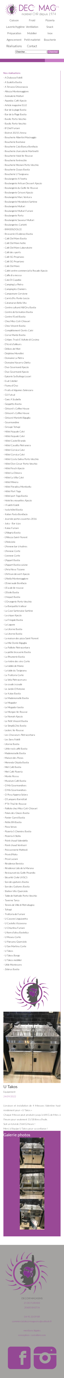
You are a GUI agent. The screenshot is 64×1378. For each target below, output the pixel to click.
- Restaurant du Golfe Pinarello (19, 872)
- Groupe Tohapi (11, 426)
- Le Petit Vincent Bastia (15, 721)
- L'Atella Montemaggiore (15, 578)
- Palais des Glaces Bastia (16, 812)
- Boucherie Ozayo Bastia (16, 169)
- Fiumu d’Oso (10, 385)
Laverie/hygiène (15, 26)
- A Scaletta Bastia (12, 82)
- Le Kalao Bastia (12, 693)
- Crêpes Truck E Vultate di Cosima (21, 339)
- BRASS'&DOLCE (12, 229)
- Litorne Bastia (11, 744)
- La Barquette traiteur (15, 606)
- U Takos (8, 950)
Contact (32, 46)
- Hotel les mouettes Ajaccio (17, 500)
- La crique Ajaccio (12, 615)
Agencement (14, 39)
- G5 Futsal (9, 394)
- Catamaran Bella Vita (14, 302)
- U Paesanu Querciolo (15, 941)
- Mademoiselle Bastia (14, 753)
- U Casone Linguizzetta (15, 918)
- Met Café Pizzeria (13, 771)
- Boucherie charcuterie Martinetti (21, 151)
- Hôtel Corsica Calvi (14, 449)
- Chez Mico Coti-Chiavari (16, 321)
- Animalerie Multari (13, 95)
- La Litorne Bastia (12, 629)
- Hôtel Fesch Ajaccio (14, 468)
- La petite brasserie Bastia (17, 652)
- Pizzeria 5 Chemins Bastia (17, 831)
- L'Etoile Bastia (11, 592)
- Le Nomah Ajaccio (13, 716)
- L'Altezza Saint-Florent (15, 537)
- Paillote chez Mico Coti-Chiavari (20, 808)
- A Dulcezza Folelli (12, 77)
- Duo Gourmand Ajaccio (16, 367)
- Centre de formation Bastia (18, 311)
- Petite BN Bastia (12, 822)
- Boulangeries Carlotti (15, 224)
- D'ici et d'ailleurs (12, 344)
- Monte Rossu (11, 776)
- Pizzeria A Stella (12, 835)
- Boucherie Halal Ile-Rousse (18, 155)
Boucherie (50, 39)
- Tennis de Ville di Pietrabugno (18, 904)
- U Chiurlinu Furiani (14, 927)
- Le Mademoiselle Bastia (16, 698)
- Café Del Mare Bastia (15, 238)
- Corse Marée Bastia (14, 334)
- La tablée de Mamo (13, 665)
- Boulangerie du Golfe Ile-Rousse (20, 187)
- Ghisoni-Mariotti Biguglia (16, 417)
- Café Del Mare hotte (14, 243)
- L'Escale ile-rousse (13, 587)
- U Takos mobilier (12, 960)
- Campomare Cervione (15, 293)
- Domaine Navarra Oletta (16, 362)
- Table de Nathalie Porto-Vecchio (20, 895)
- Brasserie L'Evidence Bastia (18, 233)
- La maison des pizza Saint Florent (21, 638)
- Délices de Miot (11, 348)
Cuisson (14, 20)
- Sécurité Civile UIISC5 (15, 877)
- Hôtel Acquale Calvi (14, 431)
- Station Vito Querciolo (15, 891)
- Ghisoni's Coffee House (16, 408)
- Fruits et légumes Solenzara (18, 390)
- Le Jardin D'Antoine (14, 688)
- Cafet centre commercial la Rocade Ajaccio (25, 270)
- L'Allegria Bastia (11, 532)
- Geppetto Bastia (12, 403)
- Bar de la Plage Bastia (14, 114)
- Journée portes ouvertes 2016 (20, 518)
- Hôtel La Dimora (12, 472)
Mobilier (32, 33)
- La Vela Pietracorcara (14, 679)
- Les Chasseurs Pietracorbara (19, 734)
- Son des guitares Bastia (16, 881)
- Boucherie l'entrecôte (15, 160)
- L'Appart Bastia (11, 560)
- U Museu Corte (12, 937)
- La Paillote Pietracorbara (16, 647)
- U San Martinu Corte (14, 946)
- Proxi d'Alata (10, 854)
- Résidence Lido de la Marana (18, 868)
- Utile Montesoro (12, 964)
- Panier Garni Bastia (14, 817)
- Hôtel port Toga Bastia (15, 495)
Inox (49, 33)
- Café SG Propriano (13, 256)
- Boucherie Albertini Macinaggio (19, 137)
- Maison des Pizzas (13, 757)
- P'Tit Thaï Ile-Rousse (14, 803)
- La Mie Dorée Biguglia (15, 642)
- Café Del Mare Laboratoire (17, 247)
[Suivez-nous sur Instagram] (45, 1368)
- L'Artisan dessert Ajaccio (16, 573)
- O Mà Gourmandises (14, 785)
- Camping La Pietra (13, 284)
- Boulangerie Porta (13, 215)
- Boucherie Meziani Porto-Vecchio (21, 164)
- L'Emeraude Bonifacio (15, 583)
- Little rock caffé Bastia (15, 748)
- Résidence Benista (13, 863)
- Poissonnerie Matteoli (15, 849)
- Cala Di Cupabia (12, 279)
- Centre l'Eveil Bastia (14, 316)
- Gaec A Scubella (12, 399)
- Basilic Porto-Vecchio (14, 118)
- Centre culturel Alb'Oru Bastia (19, 307)
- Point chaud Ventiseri (15, 845)
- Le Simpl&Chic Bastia (14, 725)
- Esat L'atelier (10, 380)
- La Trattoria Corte (13, 675)
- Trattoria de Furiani (14, 914)
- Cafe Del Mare (11, 266)
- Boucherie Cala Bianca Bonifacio (20, 146)
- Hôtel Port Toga (12, 491)
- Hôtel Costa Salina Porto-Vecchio (21, 459)
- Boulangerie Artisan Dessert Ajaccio (22, 183)
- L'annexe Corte (11, 555)
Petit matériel (32, 39)
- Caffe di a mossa (12, 275)
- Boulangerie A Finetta (15, 178)
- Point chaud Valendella (15, 840)
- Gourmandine (11, 422)
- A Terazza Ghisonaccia (15, 86)
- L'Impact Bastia (11, 596)
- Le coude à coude (12, 684)
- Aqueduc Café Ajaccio (15, 100)
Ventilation (32, 26)
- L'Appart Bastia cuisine (15, 564)
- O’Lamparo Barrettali (15, 799)
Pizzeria (49, 20)
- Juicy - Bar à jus (12, 523)
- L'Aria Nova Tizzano (14, 569)
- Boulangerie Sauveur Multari (18, 220)
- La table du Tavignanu (15, 670)
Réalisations (14, 46)
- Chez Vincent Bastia (14, 325)
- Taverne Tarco (11, 900)
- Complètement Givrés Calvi (18, 330)
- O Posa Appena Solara (15, 794)
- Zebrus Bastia (11, 969)
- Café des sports (12, 252)
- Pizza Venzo (10, 826)
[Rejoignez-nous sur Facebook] (19, 1368)
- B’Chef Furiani (11, 128)
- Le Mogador (10, 702)
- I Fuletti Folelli (11, 505)
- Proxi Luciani (10, 858)
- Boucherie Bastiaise (14, 141)
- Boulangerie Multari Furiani (18, 210)
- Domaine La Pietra (13, 357)
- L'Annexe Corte (11, 550)
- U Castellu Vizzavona (14, 923)
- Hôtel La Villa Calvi (13, 477)
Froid (32, 20)
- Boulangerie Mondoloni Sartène (20, 201)
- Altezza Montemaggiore (16, 91)
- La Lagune (9, 624)
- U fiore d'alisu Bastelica (16, 932)
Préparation (14, 33)
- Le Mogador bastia (13, 707)
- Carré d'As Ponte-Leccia (16, 298)
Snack (49, 26)
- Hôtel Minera (10, 482)
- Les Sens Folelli (11, 739)
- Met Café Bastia (12, 767)
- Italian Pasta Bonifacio (15, 514)
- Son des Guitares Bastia (16, 886)
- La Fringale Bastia (13, 619)
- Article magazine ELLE (15, 105)
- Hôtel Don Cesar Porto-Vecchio (20, 463)
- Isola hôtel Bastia (13, 509)
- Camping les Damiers (14, 289)
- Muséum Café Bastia (14, 780)
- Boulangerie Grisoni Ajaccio (18, 192)
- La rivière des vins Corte (16, 661)
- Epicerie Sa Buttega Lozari (17, 376)
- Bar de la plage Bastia (14, 109)
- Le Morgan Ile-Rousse (15, 711)
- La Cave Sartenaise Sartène (18, 610)
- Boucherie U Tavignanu (16, 174)
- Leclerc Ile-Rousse (13, 730)
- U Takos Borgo (11, 955)
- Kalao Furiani (11, 528)
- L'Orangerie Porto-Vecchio (17, 601)
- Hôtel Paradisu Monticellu (17, 486)
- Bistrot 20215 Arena (14, 132)
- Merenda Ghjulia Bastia (16, 762)
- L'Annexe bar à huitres (15, 546)
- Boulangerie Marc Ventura (17, 197)
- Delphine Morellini (13, 353)
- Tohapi (7, 909)
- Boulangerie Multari (14, 206)
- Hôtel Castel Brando (14, 440)
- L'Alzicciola (9, 541)
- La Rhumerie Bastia (14, 656)
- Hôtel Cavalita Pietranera (17, 445)
